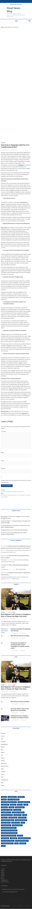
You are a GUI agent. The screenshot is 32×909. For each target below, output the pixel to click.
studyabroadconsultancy (24, 838)
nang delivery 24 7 (6, 812)
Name (3, 452)
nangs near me (15, 822)
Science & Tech (4, 766)
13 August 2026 (5, 618)
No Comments (14, 149)
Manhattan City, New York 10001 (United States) (13, 889)
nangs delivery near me (21, 820)
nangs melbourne (5, 822)
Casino (2, 736)
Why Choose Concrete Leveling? (20, 635)
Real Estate (3, 763)
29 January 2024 (14, 633)
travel (3, 846)
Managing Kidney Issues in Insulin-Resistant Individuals (14, 530)
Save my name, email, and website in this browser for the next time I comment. (16, 481)
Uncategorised (4, 779)
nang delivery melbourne (18, 812)
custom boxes (5, 804)
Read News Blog (13, 10)
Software (3, 771)
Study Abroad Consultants (22, 840)
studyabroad (13, 838)
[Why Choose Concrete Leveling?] (5, 638)
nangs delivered (12, 817)
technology (22, 843)
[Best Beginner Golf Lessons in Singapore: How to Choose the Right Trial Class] (16, 599)
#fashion (4, 797)
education (13, 804)
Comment (3, 431)
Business (3, 142)
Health (2, 752)
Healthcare (4, 807)
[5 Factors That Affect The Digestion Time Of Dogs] (5, 630)
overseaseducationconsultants (8, 835)
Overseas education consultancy (9, 830)
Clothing (4, 799)
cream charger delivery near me (9, 802)
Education (3, 741)
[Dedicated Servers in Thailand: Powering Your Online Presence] (5, 718)
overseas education (17, 825)
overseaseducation (6, 825)
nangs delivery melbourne (7, 820)
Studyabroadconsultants (7, 843)
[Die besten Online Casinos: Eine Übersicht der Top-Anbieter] (5, 711)
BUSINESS (21, 797)
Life (6, 612)
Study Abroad (5, 838)
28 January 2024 (14, 638)
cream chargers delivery (24, 802)
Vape (2, 782)
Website (3, 468)
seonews (20, 835)
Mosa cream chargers (6, 810)
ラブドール (4, 546)
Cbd (2, 738)
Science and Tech (5, 881)
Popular (10, 612)
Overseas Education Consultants (9, 833)
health (25, 804)
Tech (2, 777)
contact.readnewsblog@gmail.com (10, 891)
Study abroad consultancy (7, 840)
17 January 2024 (14, 712)
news (23, 822)
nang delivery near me (7, 815)
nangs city (4, 817)
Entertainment (4, 744)
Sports (2, 774)
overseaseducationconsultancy (8, 828)
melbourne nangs (20, 807)
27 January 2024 (14, 650)
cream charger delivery (13, 799)
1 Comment (22, 712)
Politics (3, 758)
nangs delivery (22, 817)
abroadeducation (12, 797)
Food (2, 749)
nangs (24, 815)
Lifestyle (11, 807)
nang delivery (17, 810)
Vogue (2, 785)
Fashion (3, 747)
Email (2, 460)
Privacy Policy (27, 905)
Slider (13, 612)
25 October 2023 (5, 149)
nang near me (17, 815)
